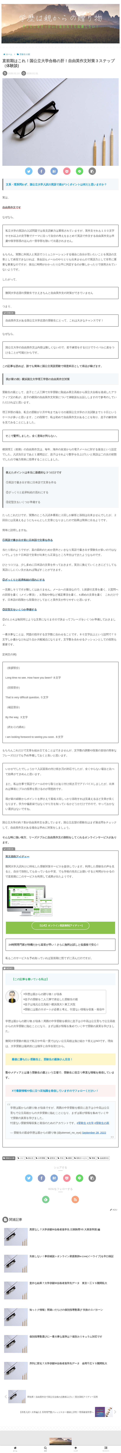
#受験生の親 (101, 1123)
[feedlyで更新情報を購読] (45, 1199)
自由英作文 (104, 1158)
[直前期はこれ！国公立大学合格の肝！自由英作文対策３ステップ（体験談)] (54, 171)
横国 (70, 1158)
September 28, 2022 (94, 1132)
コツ (21, 1158)
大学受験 (41, 1158)
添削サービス (81, 1158)
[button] (111, 718)
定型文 (52, 1158)
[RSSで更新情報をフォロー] (75, 1199)
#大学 (90, 1123)
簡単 (93, 1158)
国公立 (30, 1158)
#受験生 (81, 1123)
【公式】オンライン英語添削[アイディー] (60, 925)
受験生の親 (10, 1158)
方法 (61, 1158)
